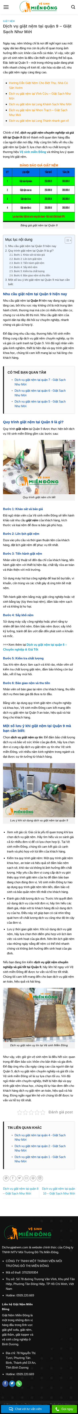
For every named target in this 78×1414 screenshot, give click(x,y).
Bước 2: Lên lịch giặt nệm (28, 259)
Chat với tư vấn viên (28, 1409)
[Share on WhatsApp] (6, 1178)
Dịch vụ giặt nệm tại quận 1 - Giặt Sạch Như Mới (40, 1159)
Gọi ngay (67, 1409)
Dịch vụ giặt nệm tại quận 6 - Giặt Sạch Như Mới (40, 393)
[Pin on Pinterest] (33, 1178)
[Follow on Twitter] (12, 1383)
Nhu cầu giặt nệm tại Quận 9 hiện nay (32, 246)
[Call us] (19, 1383)
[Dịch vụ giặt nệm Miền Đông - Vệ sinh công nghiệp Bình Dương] (39, 7)
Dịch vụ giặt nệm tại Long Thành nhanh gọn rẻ (39, 120)
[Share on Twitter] (20, 1178)
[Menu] (6, 7)
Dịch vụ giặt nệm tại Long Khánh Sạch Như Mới (40, 104)
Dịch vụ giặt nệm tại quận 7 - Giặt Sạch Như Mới (40, 382)
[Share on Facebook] (13, 1178)
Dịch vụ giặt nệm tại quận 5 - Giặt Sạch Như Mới (40, 404)
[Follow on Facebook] (5, 1383)
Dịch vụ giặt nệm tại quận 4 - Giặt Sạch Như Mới (40, 1137)
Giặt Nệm (9, 21)
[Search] (73, 7)
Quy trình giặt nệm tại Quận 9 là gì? (31, 250)
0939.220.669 (25, 1295)
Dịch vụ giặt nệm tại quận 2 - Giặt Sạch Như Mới (40, 1148)
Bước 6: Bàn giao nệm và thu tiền (32, 275)
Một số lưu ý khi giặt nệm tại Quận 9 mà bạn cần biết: (39, 282)
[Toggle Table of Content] (66, 240)
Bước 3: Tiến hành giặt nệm (29, 263)
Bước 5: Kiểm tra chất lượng (29, 271)
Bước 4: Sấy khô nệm (25, 267)
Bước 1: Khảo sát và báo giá (29, 254)
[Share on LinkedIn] (40, 1178)
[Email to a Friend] (26, 1178)
